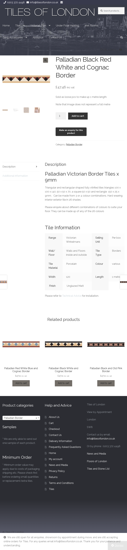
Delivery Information (60, 441)
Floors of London (97, 461)
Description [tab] (8, 166)
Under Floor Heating (67, 25)
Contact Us (55, 37)
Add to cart (78, 115)
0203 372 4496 (16, 2)
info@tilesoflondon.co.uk (44, 2)
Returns (53, 477)
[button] (45, 60)
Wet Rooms (91, 25)
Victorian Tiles (38, 25)
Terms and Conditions (61, 483)
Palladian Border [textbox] (20, 417)
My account (55, 459)
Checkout (54, 429)
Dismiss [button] (119, 545)
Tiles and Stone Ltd (98, 468)
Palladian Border (74, 144)
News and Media (58, 465)
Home (6, 25)
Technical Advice (71, 295)
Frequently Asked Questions (65, 447)
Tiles (18, 25)
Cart (51, 423)
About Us (38, 37)
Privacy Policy (57, 471)
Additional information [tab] (15, 175)
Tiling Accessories (12, 37)
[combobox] (21, 418)
